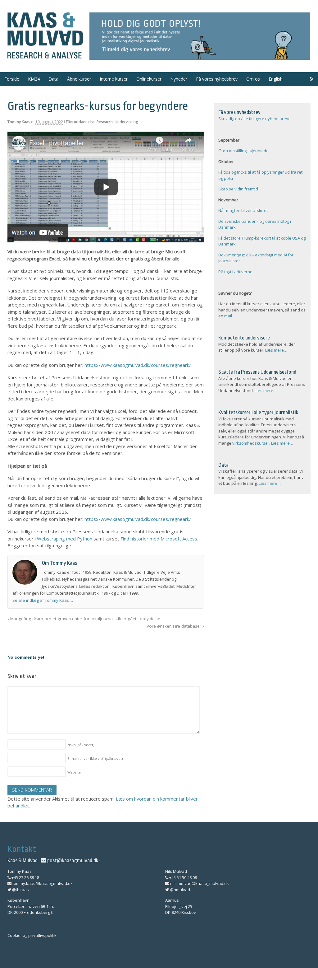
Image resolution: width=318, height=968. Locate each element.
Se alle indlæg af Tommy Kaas (43, 600)
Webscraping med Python (64, 538)
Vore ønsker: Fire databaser (174, 626)
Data (53, 79)
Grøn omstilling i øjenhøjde (243, 150)
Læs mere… (276, 350)
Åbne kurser (79, 79)
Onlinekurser (148, 79)
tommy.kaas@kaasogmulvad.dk (42, 883)
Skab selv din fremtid (238, 189)
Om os (253, 79)
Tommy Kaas (18, 121)
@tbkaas (20, 889)
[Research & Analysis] (45, 55)
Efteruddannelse (80, 121)
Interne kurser (114, 79)
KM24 (34, 79)
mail (228, 316)
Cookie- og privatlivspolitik (32, 935)
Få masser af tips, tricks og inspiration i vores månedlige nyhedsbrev (200, 36)
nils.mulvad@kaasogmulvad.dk (199, 883)
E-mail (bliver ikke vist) (95, 758)
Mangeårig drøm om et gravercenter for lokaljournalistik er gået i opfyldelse (84, 618)
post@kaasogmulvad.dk (72, 860)
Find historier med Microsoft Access (158, 538)
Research (105, 121)
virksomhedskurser (250, 443)
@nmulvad (179, 889)
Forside (11, 79)
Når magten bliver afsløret (243, 210)
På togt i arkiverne (235, 271)
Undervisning (126, 121)
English (276, 79)
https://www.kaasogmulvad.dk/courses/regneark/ (137, 365)
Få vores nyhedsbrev (217, 79)
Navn (80, 744)
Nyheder (178, 79)
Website (74, 772)
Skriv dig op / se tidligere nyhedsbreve (254, 118)
